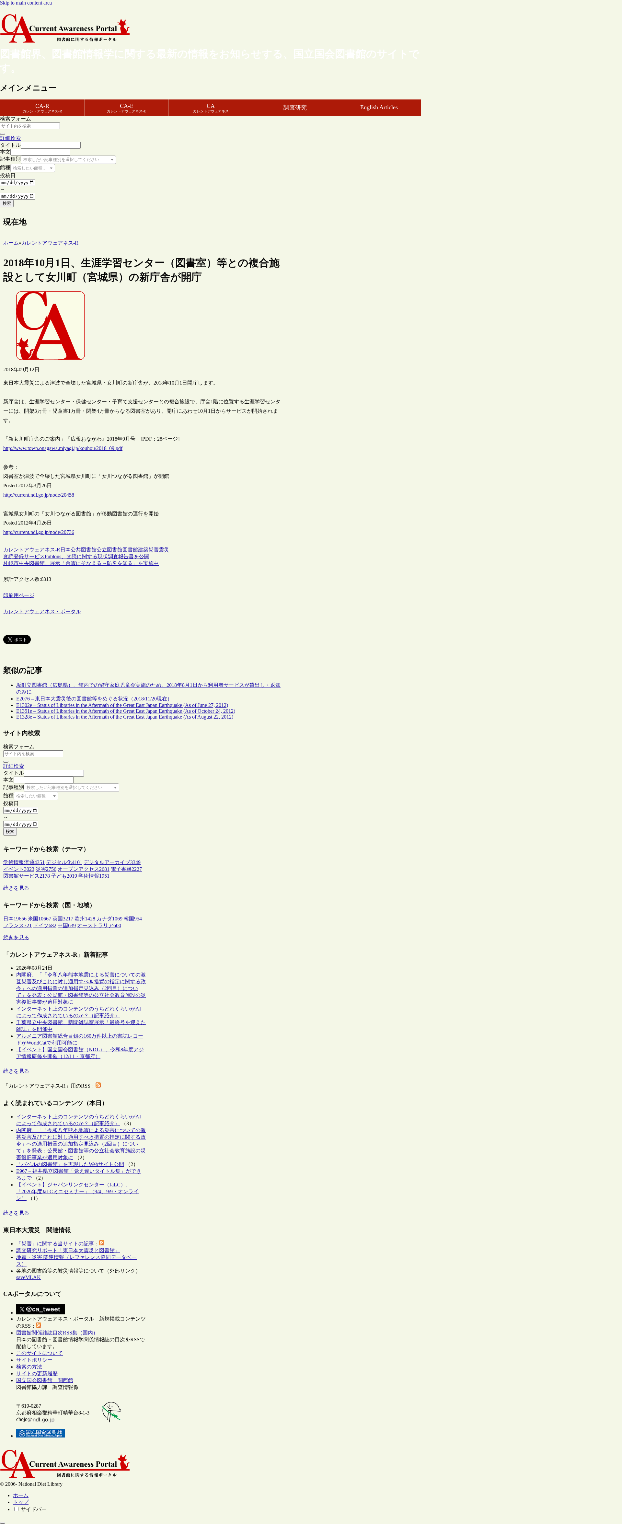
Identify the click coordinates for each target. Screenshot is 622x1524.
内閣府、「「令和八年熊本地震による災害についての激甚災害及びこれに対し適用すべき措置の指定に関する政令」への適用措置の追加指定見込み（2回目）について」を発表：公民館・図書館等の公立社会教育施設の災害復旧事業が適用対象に (81, 988)
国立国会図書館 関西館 (44, 1380)
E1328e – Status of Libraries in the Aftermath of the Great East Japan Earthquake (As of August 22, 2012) (124, 717)
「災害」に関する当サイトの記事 (55, 1243)
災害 (153, 549)
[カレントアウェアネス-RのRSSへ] (98, 1086)
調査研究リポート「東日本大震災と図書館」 (68, 1250)
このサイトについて (39, 1353)
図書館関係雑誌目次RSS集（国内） (57, 1332)
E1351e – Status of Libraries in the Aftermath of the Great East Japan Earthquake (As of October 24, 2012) (125, 711)
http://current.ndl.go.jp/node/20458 (38, 495)
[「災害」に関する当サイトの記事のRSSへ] (101, 1243)
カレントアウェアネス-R (31, 549)
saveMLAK (28, 1277)
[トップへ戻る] (2, 1523)
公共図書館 (84, 549)
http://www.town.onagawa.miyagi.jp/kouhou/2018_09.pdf (62, 448)
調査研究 (295, 107)
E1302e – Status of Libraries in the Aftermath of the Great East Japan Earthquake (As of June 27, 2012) (122, 705)
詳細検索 (10, 138)
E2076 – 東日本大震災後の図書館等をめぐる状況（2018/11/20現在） (94, 698)
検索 (7, 203)
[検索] (2, 134)
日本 (65, 549)
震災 (164, 549)
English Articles (379, 107)
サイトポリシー (34, 1360)
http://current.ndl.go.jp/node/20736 (38, 532)
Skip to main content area (26, 3)
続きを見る (16, 888)
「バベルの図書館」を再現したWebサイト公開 (70, 1164)
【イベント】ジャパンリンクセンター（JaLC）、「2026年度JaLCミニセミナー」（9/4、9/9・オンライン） (77, 1191)
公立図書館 (109, 549)
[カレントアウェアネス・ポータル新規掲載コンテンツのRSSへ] (38, 1326)
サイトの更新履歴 (37, 1373)
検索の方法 (29, 1366)
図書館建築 (135, 549)
